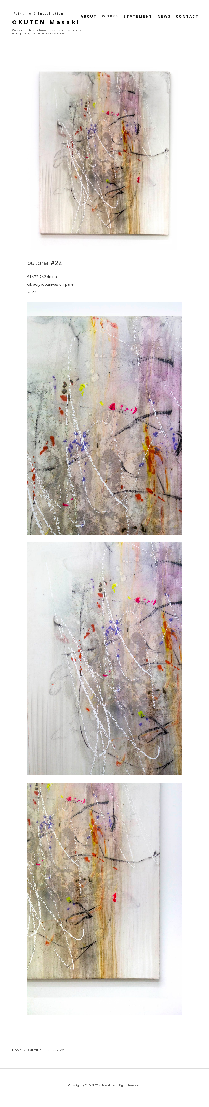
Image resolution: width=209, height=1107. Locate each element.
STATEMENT (138, 16)
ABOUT (89, 16)
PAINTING (34, 1050)
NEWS (164, 16)
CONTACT (187, 16)
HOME (16, 1050)
